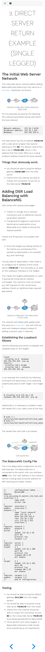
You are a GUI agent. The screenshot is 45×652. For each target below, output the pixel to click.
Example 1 (6, 90)
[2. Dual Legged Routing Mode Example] (11, 646)
